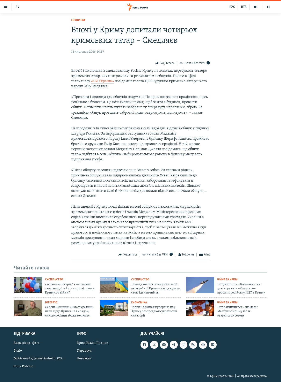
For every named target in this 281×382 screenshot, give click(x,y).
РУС (232, 7)
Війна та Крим (227, 279)
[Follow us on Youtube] (164, 345)
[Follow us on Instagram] (183, 345)
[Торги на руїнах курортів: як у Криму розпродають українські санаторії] (114, 308)
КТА (243, 7)
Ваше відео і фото (26, 343)
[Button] (165, 63)
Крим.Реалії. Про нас (92, 343)
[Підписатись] (213, 345)
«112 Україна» (102, 81)
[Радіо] (268, 7)
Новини (78, 20)
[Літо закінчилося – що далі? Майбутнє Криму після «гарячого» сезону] (200, 308)
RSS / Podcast (23, 366)
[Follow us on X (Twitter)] (154, 345)
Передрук (84, 350)
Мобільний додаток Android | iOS (38, 358)
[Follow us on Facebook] (144, 345)
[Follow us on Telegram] (174, 345)
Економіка (139, 302)
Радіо (18, 350)
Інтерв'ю (51, 302)
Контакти (84, 358)
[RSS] (193, 345)
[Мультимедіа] (256, 7)
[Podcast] (203, 345)
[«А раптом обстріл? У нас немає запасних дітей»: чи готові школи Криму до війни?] (28, 285)
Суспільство (54, 279)
